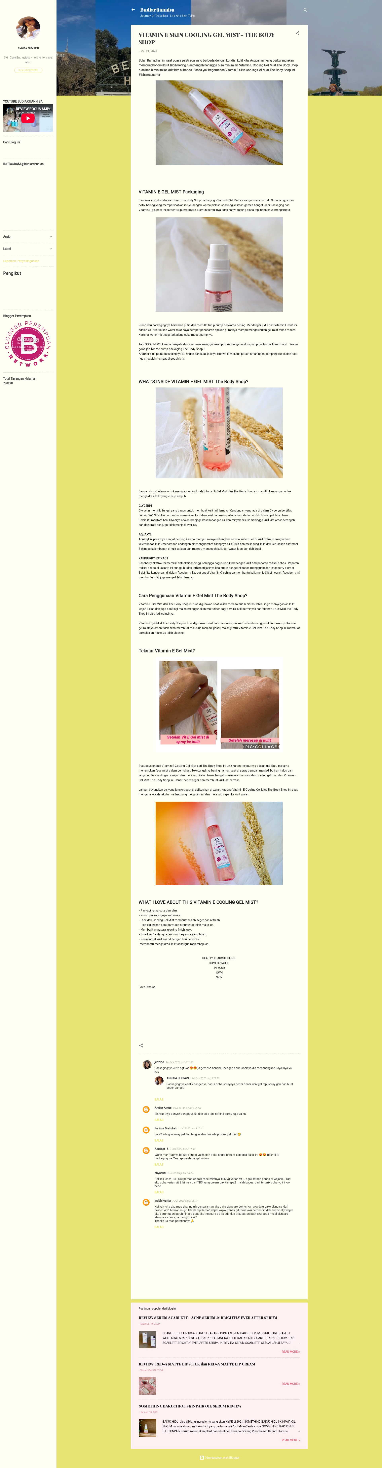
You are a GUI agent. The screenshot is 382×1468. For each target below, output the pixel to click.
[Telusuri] (305, 11)
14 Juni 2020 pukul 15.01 (179, 1062)
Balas (159, 1099)
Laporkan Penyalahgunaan (21, 261)
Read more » (291, 1352)
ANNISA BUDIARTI (178, 1078)
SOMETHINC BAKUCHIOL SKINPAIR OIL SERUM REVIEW (190, 1406)
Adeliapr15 (161, 1149)
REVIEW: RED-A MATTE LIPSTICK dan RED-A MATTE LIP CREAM (197, 1364)
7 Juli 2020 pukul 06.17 (185, 1200)
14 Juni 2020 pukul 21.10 (205, 1078)
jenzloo (159, 1062)
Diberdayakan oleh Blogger (221, 1457)
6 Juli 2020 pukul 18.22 (180, 1173)
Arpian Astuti (163, 1108)
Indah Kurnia (163, 1200)
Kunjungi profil (28, 70)
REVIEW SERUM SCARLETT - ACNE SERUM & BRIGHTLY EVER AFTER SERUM (208, 1317)
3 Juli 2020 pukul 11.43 (182, 1148)
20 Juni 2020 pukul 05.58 (187, 1107)
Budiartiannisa (157, 9)
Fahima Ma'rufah (165, 1128)
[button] (297, 34)
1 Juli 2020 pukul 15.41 (191, 1128)
